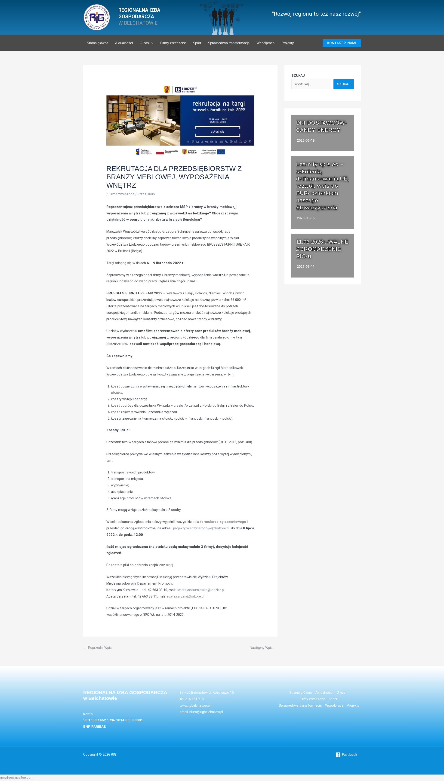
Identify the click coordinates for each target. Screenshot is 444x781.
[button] (151, 43)
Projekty (287, 43)
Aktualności (124, 43)
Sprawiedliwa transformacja (229, 43)
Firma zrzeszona (121, 194)
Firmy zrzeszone (173, 43)
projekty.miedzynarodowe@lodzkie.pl (201, 528)
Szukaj (343, 84)
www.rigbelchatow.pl (195, 705)
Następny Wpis (263, 648)
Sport (197, 43)
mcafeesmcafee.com (17, 777)
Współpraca (265, 43)
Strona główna (97, 43)
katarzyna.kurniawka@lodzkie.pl (201, 590)
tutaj (169, 565)
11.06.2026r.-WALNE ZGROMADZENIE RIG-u (322, 249)
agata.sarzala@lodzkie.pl (185, 596)
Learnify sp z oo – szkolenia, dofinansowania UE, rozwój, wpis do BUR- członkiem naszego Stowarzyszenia (322, 186)
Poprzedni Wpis (98, 648)
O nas (144, 43)
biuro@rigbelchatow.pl (206, 712)
